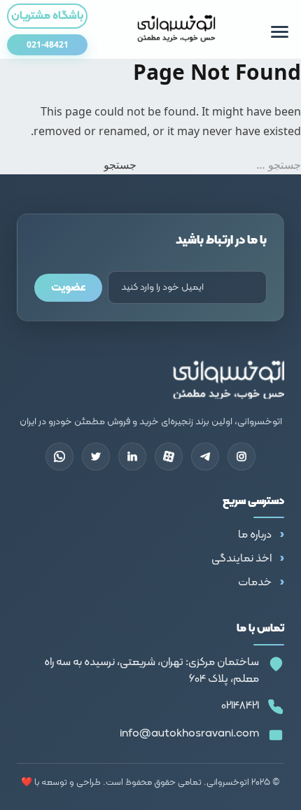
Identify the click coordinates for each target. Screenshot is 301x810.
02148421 (240, 705)
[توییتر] (96, 456)
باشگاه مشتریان (47, 16)
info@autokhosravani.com (189, 733)
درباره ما (255, 534)
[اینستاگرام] (241, 456)
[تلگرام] (205, 456)
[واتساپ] (60, 456)
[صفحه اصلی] (177, 29)
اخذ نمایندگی (241, 558)
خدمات (255, 582)
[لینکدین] (132, 456)
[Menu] (279, 31)
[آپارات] (169, 456)
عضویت (68, 287)
